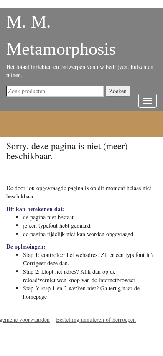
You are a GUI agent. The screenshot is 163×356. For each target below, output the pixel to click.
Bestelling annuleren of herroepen (96, 319)
